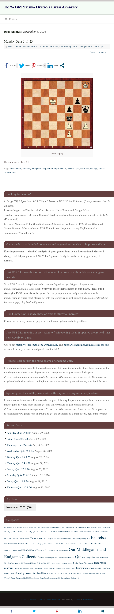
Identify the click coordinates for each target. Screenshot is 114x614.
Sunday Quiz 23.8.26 (18, 469)
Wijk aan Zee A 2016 (68, 573)
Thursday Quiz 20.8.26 (19, 487)
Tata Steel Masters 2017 (15, 563)
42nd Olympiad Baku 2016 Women (38, 532)
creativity (27, 168)
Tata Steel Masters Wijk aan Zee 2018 (37, 563)
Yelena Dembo (15, 46)
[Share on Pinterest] (36, 65)
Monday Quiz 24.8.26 (18, 463)
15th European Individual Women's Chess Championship (92, 527)
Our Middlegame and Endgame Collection (79, 46)
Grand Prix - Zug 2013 (54, 550)
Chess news (36, 538)
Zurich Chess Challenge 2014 (71, 578)
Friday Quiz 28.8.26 (17, 439)
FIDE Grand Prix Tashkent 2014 (58, 544)
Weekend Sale (39, 573)
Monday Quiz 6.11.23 (18, 41)
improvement (60, 168)
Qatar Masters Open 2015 (66, 557)
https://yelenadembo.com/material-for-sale (86, 344)
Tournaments (83, 568)
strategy (93, 168)
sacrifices (84, 168)
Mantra (77, 599)
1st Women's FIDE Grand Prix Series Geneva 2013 (20, 527)
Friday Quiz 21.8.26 (17, 481)
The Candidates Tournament (83, 563)
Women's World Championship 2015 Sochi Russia (21, 578)
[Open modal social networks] (62, 65)
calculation (16, 168)
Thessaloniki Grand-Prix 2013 (24, 568)
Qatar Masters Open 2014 (49, 557)
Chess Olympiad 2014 (49, 538)
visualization (10, 172)
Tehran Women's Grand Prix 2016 (61, 563)
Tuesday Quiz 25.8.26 (18, 457)
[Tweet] (24, 65)
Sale (93, 557)
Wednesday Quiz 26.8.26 (20, 451)
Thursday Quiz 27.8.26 (19, 445)
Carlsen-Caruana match (21, 538)
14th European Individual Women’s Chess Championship (56, 527)
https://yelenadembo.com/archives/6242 (37, 344)
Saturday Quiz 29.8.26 (19, 432)
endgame (36, 168)
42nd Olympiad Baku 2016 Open (14, 532)
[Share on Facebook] (9, 65)
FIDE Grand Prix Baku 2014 (14, 544)
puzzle (71, 168)
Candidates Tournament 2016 (81, 532)
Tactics (102, 168)
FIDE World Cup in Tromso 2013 (33, 550)
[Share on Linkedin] (53, 65)
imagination (47, 168)
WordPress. (88, 599)
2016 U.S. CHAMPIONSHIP (60, 532)
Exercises (54, 46)
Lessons (65, 550)
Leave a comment (98, 52)
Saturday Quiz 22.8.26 (19, 475)
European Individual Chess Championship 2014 (73, 538)
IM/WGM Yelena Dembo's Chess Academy (40, 7)
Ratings (87, 557)
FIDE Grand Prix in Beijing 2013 (35, 544)
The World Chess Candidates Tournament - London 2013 (55, 568)
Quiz (102, 46)
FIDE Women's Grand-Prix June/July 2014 (83, 544)
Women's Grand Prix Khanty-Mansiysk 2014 (91, 573)
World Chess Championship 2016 (50, 578)
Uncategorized (23, 573)
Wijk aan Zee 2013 (53, 573)
